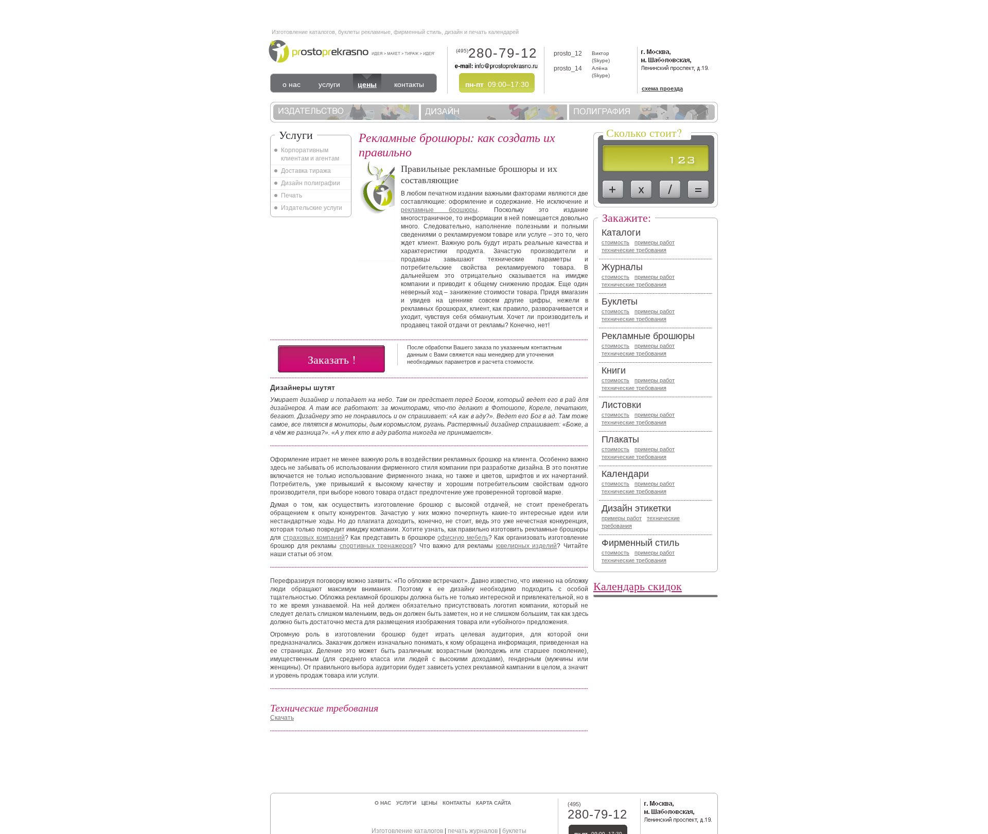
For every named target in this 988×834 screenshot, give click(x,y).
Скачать (282, 717)
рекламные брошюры (439, 210)
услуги (329, 84)
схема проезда (662, 88)
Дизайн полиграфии (310, 183)
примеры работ (654, 242)
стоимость (615, 242)
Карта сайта (493, 803)
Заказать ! (332, 359)
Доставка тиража (306, 170)
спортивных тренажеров (376, 545)
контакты (409, 84)
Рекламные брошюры (648, 336)
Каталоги (621, 232)
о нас (292, 84)
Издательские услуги (311, 207)
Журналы (622, 267)
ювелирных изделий (526, 545)
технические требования (634, 250)
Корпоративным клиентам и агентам (310, 154)
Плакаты (620, 439)
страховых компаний (313, 537)
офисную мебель (462, 537)
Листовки (621, 405)
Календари (625, 474)
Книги (614, 370)
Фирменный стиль (640, 543)
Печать (291, 195)
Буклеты (620, 301)
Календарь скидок (637, 585)
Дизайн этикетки (636, 508)
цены (367, 84)
